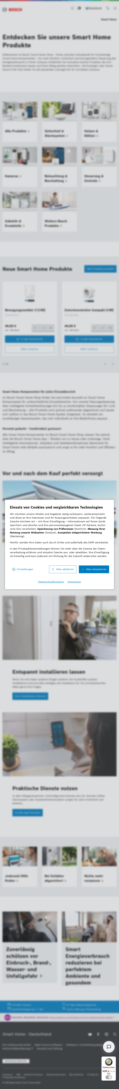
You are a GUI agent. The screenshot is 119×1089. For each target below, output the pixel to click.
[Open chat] (109, 1047)
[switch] (109, 1077)
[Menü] (114, 1058)
